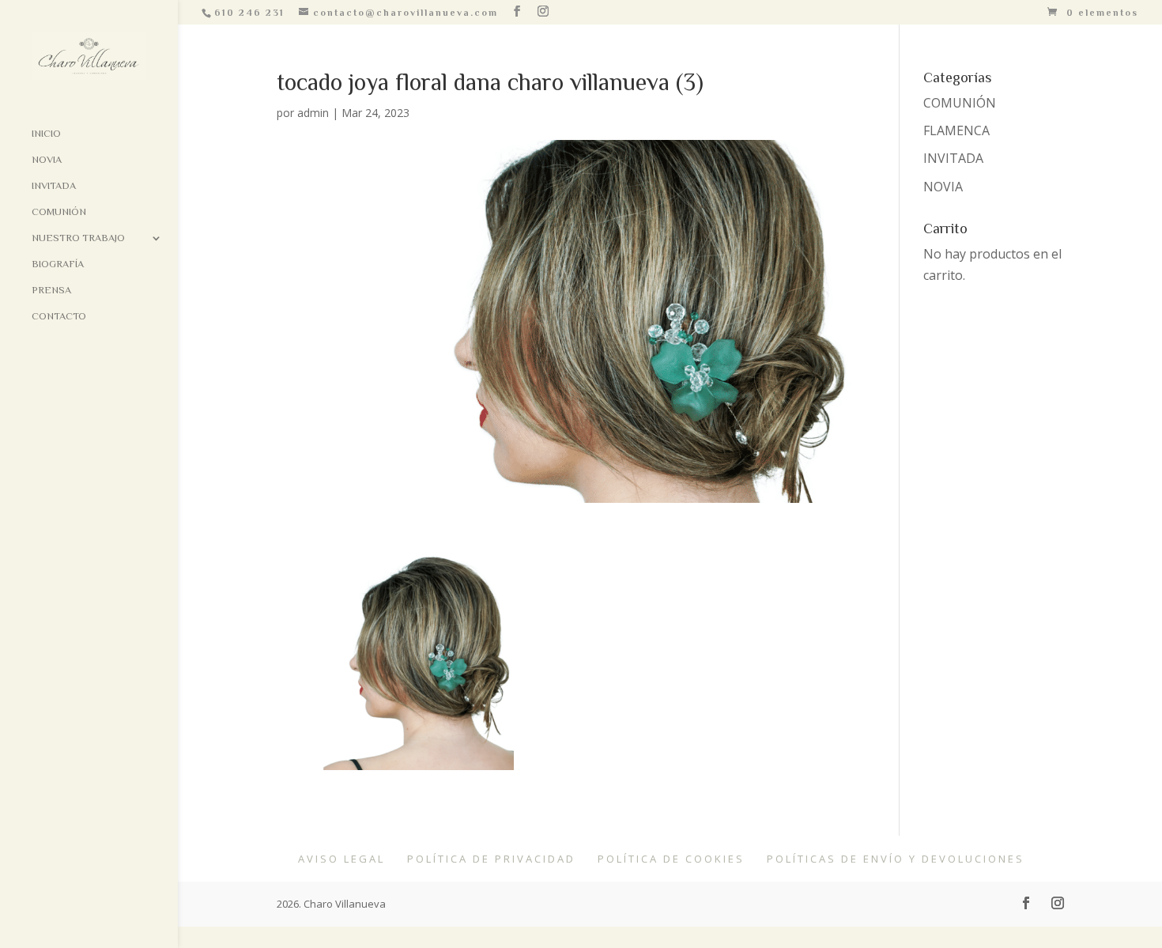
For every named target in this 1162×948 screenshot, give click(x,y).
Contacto (59, 316)
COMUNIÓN (959, 102)
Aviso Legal (341, 859)
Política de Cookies (671, 859)
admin (313, 112)
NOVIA (943, 186)
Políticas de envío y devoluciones (895, 859)
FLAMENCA (956, 130)
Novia (47, 159)
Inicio (46, 133)
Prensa (51, 290)
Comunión (59, 211)
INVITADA (953, 158)
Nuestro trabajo (78, 238)
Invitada (54, 185)
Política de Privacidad (491, 859)
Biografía (58, 264)
